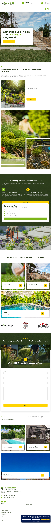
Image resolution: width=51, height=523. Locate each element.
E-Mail (5, 376)
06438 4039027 (47, 3)
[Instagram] (5, 502)
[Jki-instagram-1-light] (48, 9)
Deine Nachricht (6, 385)
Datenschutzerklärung (14, 402)
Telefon (45, 2)
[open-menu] (2, 8)
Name (4, 371)
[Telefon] (42, 3)
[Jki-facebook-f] (45, 9)
